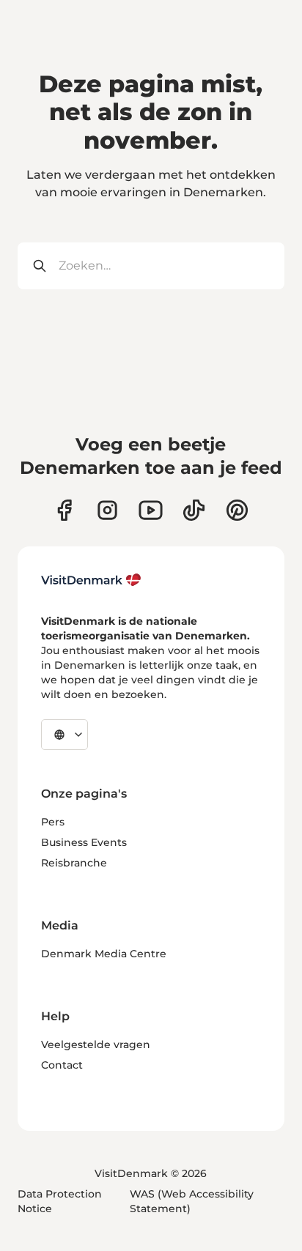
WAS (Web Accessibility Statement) (192, 1201)
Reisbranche (74, 862)
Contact (62, 1065)
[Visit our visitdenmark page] (150, 510)
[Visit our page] (107, 510)
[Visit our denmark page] (64, 510)
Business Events (84, 842)
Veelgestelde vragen (95, 1044)
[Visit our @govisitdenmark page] (194, 510)
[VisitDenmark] (91, 580)
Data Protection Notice (60, 1201)
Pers (53, 821)
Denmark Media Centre (103, 953)
